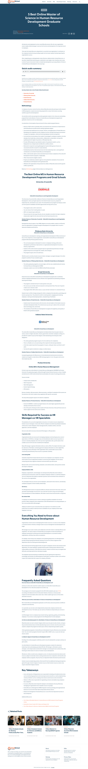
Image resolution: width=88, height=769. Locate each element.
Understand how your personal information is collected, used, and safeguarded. (70, 759)
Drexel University (27, 97)
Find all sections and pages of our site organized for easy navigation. (53, 759)
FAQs (54, 1)
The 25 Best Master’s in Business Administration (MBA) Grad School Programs (41, 706)
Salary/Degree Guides (61, 1)
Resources (75, 1)
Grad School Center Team (23, 31)
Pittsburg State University (29, 95)
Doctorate (49, 1)
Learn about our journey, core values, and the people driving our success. (53, 750)
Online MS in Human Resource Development (44, 232)
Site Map (52, 767)
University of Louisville (29, 93)
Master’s (44, 1)
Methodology (29, 169)
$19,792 (59, 591)
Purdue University (28, 101)
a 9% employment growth (38, 81)
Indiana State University (29, 99)
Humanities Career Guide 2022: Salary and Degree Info (36, 704)
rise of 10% (50, 79)
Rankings (69, 1)
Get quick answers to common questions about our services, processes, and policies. (70, 750)
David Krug (20, 32)
